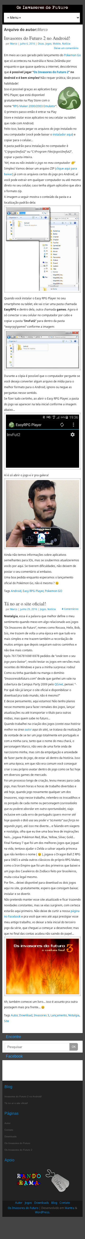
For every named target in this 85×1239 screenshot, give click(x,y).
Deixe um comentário (66, 48)
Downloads (10, 1136)
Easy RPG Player (33, 591)
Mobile (57, 43)
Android (16, 591)
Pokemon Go (72, 55)
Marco (42, 29)
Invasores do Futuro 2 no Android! (37, 38)
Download (25, 1015)
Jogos (48, 43)
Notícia (66, 43)
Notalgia (73, 1015)
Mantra (69, 1208)
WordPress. (42, 1212)
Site (6, 1021)
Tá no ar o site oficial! (25, 603)
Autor (14, 1015)
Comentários (70, 609)
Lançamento (59, 1015)
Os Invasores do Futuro (17, 1143)
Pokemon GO (53, 591)
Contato (8, 1130)
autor (28, 729)
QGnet (59, 684)
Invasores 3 (41, 1015)
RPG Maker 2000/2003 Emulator (34, 106)
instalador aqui (62, 134)
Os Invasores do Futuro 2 (51, 72)
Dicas (41, 43)
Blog (54, 1203)
